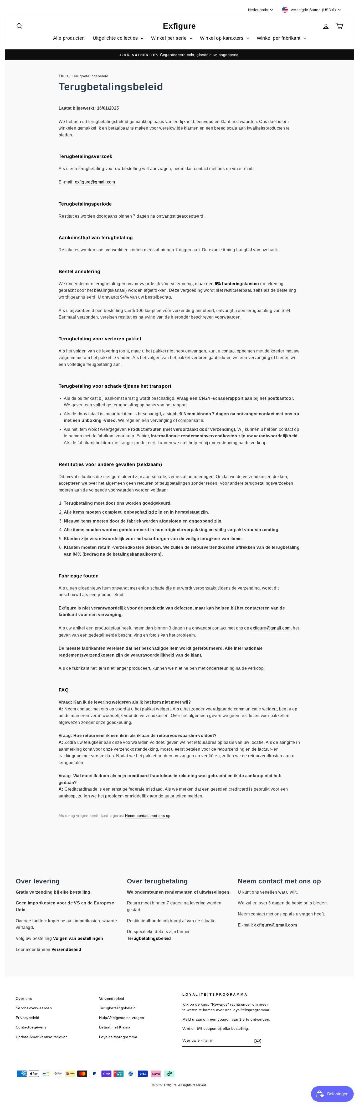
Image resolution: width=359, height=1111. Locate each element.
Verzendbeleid (111, 999)
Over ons (24, 999)
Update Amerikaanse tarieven (42, 1037)
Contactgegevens (31, 1027)
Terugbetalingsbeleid (117, 1008)
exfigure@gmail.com (95, 182)
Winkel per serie (169, 38)
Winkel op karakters (222, 38)
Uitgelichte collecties (116, 38)
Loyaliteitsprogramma (118, 1037)
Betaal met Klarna (115, 1027)
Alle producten (69, 38)
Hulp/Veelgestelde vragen (121, 1018)
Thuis (63, 76)
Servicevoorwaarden (34, 1008)
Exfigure (179, 26)
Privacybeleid (27, 1018)
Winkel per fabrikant (279, 38)
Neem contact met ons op (147, 815)
